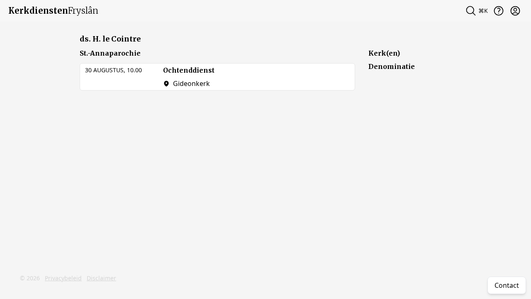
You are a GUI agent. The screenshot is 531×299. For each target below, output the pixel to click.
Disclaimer (101, 278)
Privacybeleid (63, 278)
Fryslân (53, 10)
